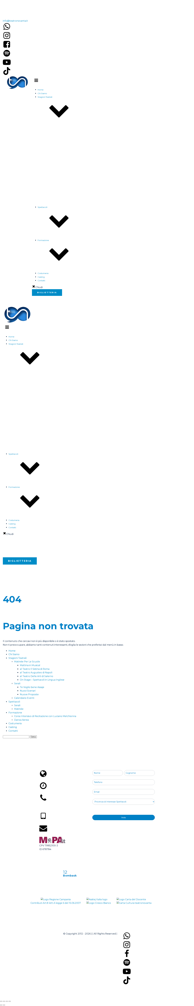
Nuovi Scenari (55, 224)
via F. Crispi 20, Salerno (54, 780)
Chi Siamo (42, 93)
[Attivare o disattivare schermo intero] (4, 1001)
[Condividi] (7, 1001)
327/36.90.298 (49, 822)
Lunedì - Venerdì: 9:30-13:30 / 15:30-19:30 (64, 792)
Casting (41, 277)
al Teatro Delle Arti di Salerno (62, 188)
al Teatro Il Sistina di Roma (61, 181)
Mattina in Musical (57, 177)
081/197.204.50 (49, 807)
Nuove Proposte (56, 228)
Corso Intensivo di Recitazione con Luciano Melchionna (68, 280)
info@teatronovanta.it (15, 20)
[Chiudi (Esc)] (10, 1001)
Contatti (13, 730)
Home (40, 90)
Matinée (47, 251)
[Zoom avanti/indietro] (1, 1001)
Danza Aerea (49, 284)
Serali (45, 247)
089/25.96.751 (8, 14)
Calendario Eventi (51, 218)
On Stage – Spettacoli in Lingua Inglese (67, 192)
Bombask (70, 875)
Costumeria (43, 273)
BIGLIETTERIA (47, 292)
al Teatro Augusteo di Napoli (62, 184)
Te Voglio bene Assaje (59, 221)
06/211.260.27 (8, 6)
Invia (123, 817)
